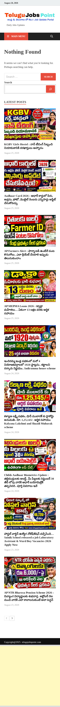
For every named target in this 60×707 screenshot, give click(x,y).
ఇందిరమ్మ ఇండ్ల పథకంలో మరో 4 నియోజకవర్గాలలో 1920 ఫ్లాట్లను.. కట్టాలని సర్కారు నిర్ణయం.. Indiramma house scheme (30, 365)
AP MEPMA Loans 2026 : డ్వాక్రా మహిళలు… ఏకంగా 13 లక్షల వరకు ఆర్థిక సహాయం (26, 310)
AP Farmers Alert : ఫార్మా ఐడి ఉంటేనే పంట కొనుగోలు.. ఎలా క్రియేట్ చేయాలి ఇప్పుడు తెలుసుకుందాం (29, 254)
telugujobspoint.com (31, 642)
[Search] (50, 89)
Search (8, 82)
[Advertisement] (30, 676)
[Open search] (51, 36)
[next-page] (12, 618)
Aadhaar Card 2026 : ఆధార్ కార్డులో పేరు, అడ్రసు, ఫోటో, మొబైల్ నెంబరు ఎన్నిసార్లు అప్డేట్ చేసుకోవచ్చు (30, 199)
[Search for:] (30, 76)
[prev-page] (6, 618)
